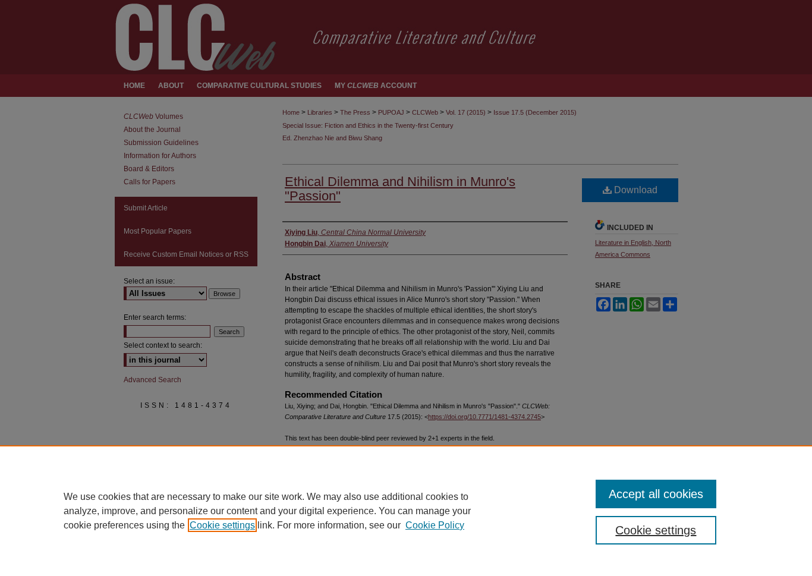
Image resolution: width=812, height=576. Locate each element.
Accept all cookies (656, 494)
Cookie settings (222, 525)
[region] (406, 510)
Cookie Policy (434, 525)
